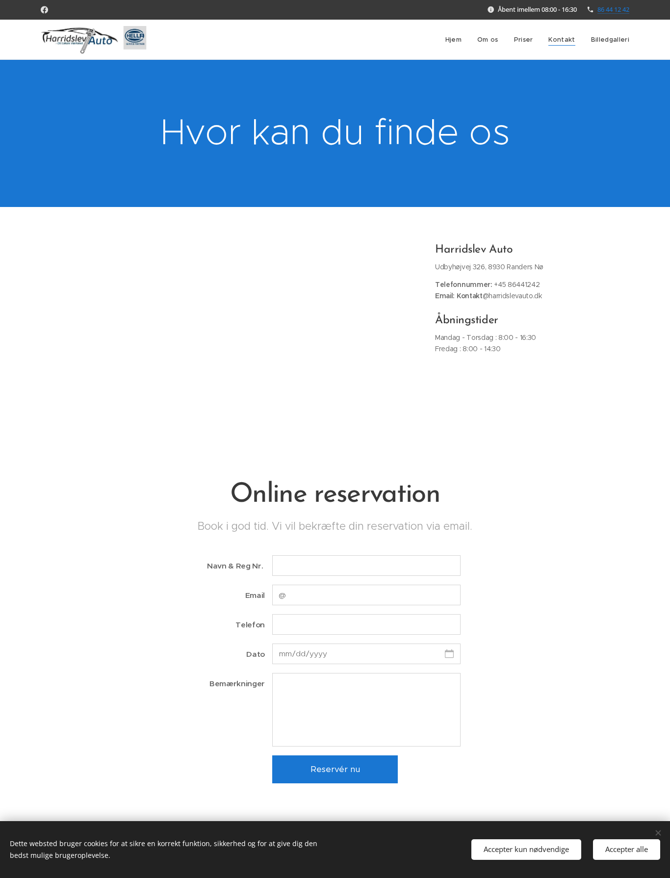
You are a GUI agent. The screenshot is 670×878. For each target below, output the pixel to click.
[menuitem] (456, 39)
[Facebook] (44, 9)
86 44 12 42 (613, 9)
